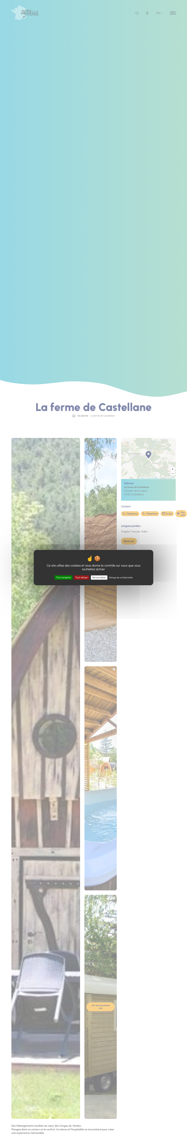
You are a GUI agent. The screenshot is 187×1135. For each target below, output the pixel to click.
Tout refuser (81, 577)
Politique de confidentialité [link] (121, 577)
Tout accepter (63, 577)
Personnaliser (99, 577)
